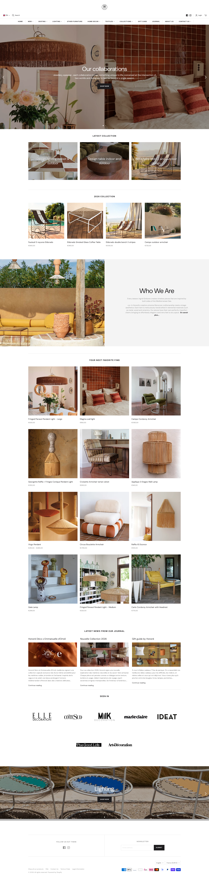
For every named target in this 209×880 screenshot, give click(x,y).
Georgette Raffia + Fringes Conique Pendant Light (50, 482)
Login (200, 15)
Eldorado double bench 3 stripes (120, 242)
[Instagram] (190, 15)
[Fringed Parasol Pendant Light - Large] (53, 391)
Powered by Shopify (55, 872)
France (172, 863)
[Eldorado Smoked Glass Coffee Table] (85, 221)
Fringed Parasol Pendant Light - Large (45, 419)
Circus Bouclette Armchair (92, 544)
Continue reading (35, 685)
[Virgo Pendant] (53, 516)
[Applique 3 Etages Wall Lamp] (156, 453)
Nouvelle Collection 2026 (93, 638)
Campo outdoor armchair (156, 242)
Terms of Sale (65, 869)
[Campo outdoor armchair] (163, 221)
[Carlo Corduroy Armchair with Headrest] (156, 579)
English (158, 863)
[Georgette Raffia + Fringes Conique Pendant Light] (53, 453)
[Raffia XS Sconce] (156, 516)
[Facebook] (187, 15)
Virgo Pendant (34, 544)
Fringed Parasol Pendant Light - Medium (98, 607)
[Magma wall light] (104, 391)
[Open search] (13, 15)
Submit (159, 847)
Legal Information (78, 869)
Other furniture (75, 21)
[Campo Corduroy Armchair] (156, 391)
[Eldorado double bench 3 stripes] (124, 221)
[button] (6, 15)
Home (20, 21)
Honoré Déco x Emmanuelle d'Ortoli (47, 638)
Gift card (142, 21)
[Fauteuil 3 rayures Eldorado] (46, 221)
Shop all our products (35, 869)
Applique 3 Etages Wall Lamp (144, 482)
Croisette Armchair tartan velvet (94, 482)
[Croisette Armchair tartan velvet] (104, 453)
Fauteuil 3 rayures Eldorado (40, 242)
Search (17, 15)
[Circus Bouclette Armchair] (104, 516)
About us (169, 21)
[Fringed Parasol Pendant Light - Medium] (104, 579)
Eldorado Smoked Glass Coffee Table (84, 242)
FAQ (47, 869)
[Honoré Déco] (104, 7)
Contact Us (54, 869)
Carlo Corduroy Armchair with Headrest (149, 607)
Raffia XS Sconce (139, 544)
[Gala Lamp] (53, 579)
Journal (156, 21)
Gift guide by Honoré (143, 638)
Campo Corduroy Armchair (143, 419)
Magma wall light (87, 419)
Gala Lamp (33, 607)
